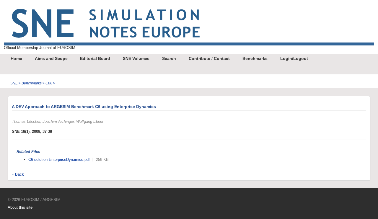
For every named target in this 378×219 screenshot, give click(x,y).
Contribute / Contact (209, 58)
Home (16, 58)
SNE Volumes (136, 58)
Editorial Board (95, 58)
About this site (20, 207)
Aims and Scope (51, 58)
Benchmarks (255, 58)
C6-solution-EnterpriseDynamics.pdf (59, 159)
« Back (18, 174)
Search (169, 58)
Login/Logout (294, 58)
